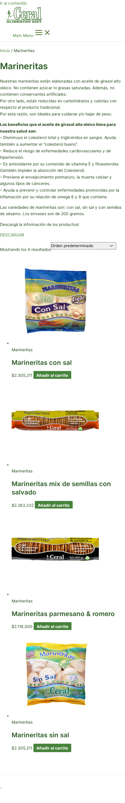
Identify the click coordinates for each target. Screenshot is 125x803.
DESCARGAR (12, 235)
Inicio (5, 50)
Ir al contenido (13, 3)
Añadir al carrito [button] (52, 375)
